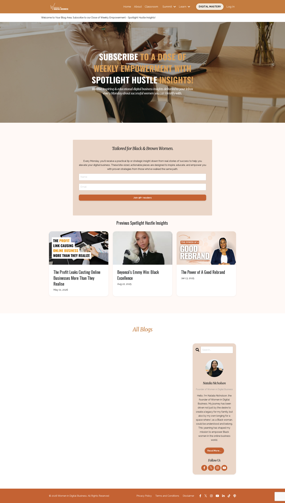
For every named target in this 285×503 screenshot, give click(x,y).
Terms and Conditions (167, 495)
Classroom (151, 6)
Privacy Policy (144, 495)
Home (127, 6)
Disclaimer (188, 495)
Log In (231, 6)
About (138, 6)
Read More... (214, 450)
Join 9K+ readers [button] (142, 197)
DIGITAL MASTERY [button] (210, 6)
